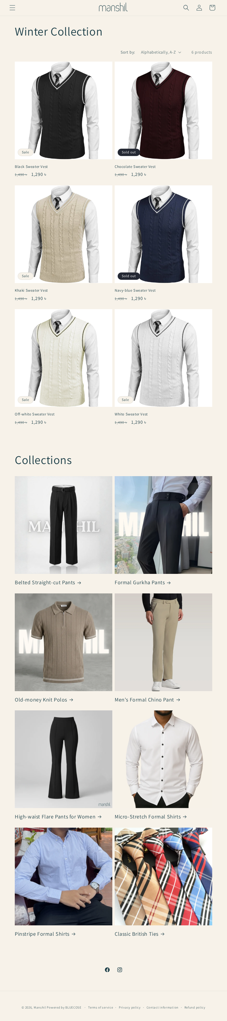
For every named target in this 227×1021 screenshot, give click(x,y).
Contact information (163, 1007)
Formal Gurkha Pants (140, 582)
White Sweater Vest (131, 414)
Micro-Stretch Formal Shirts (148, 816)
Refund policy (194, 1007)
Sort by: (128, 52)
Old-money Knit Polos (41, 699)
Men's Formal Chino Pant (144, 699)
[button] (12, 7)
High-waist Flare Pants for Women (55, 816)
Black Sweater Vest (31, 166)
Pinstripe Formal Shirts (42, 933)
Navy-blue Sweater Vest (135, 290)
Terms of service (100, 1007)
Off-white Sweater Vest (34, 414)
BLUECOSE (73, 1007)
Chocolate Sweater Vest (135, 166)
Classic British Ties (136, 933)
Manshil (40, 1007)
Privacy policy (130, 1007)
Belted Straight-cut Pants (45, 582)
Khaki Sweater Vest (31, 290)
